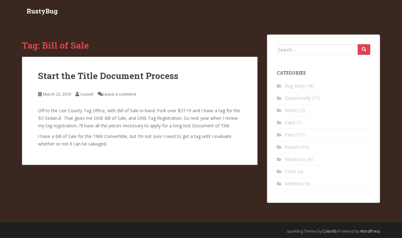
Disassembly (298, 98)
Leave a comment (119, 94)
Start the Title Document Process (108, 76)
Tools (290, 171)
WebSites (294, 184)
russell (86, 94)
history (292, 110)
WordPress (370, 231)
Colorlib (330, 231)
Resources (295, 159)
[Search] (364, 49)
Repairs (292, 147)
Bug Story (295, 86)
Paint (290, 122)
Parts (290, 135)
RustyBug (42, 11)
